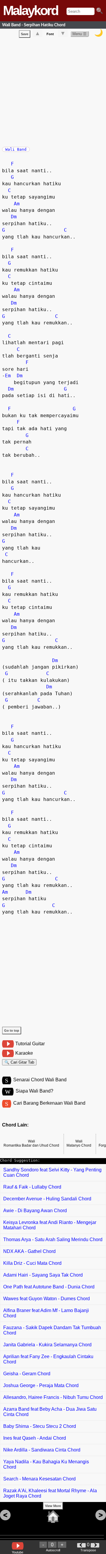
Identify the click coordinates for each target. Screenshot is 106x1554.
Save (24, 34)
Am (17, 204)
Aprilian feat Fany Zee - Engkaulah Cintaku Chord (48, 1359)
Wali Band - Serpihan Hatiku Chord (33, 25)
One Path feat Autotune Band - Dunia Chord (49, 1286)
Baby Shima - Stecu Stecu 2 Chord (39, 1426)
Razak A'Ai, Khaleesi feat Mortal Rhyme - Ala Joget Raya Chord (50, 1493)
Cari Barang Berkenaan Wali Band (49, 1103)
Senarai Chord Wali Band (40, 1079)
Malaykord (30, 10)
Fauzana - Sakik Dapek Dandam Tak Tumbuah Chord (52, 1330)
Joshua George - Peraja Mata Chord (41, 1385)
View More (53, 1506)
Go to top (11, 1030)
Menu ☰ (79, 34)
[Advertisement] (53, 91)
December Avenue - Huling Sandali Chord (47, 1198)
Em (8, 375)
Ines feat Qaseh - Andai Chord (34, 1438)
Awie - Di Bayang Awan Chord (35, 1210)
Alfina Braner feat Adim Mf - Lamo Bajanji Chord (46, 1313)
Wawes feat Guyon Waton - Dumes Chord (46, 1298)
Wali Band (15, 149)
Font (50, 34)
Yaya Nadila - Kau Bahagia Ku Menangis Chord (46, 1464)
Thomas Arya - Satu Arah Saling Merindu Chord (52, 1239)
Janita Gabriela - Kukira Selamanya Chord (47, 1344)
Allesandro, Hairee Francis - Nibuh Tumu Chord (53, 1397)
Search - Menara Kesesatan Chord (39, 1478)
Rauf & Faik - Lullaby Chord (32, 1186)
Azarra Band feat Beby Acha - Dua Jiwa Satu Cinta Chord (50, 1412)
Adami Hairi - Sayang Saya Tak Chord (43, 1274)
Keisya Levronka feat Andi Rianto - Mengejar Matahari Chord (49, 1225)
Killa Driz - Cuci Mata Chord (32, 1263)
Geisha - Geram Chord (26, 1373)
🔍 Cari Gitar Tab (19, 1062)
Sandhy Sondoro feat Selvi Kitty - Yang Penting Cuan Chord (52, 1172)
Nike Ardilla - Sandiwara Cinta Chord (41, 1449)
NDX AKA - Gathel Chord (29, 1251)
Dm (14, 217)
